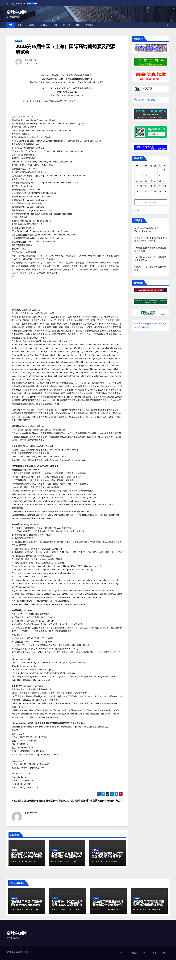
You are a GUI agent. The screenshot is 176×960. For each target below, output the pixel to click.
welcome (33, 60)
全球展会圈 (10, 952)
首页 (20, 25)
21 (155, 186)
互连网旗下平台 (22, 952)
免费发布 (89, 25)
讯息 (78, 25)
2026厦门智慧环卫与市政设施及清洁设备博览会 (107, 856)
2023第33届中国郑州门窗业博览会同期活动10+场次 (93, 800)
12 (146, 181)
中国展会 (31, 25)
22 (160, 186)
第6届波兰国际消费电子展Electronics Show (26, 903)
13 (150, 181)
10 (137, 181)
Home (122, 953)
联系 (164, 953)
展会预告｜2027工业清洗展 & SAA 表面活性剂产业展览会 (26, 856)
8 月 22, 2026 (18, 909)
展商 (55, 25)
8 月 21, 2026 (59, 909)
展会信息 (146, 327)
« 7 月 (137, 210)
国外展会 (44, 25)
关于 (145, 953)
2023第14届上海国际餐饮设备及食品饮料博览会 (39, 800)
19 (146, 186)
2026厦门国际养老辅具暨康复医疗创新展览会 (66, 855)
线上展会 (66, 25)
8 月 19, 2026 (100, 909)
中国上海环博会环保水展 (145, 323)
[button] (168, 25)
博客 (154, 953)
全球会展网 (16, 12)
